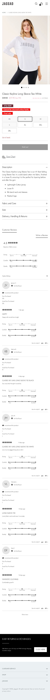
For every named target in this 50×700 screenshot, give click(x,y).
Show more (25, 614)
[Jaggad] (7, 3)
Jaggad (16, 689)
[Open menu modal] (46, 3)
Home (4, 12)
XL (25, 125)
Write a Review (42, 235)
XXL (40, 125)
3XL (9, 130)
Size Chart (10, 156)
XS (9, 119)
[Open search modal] (36, 3)
